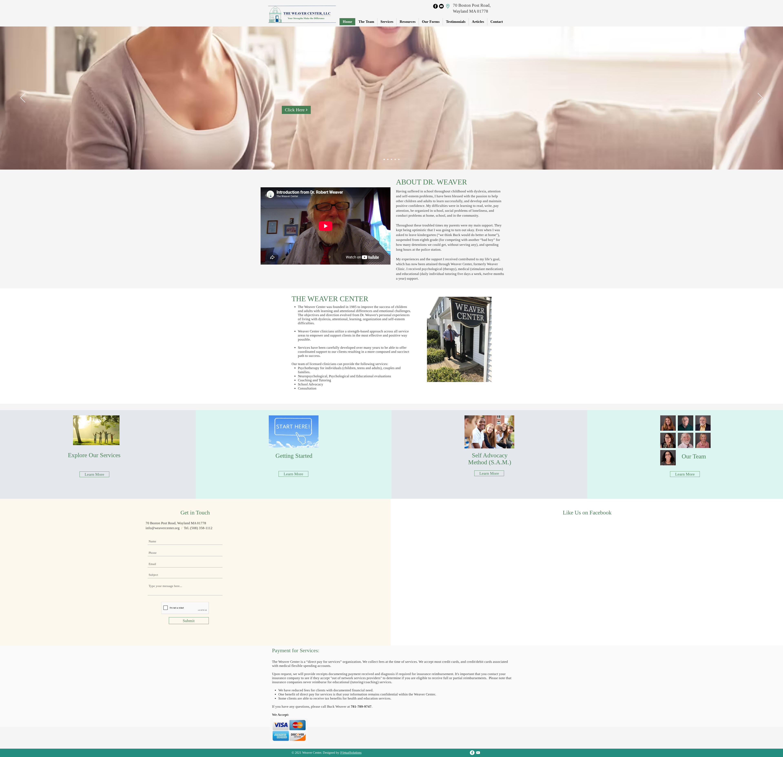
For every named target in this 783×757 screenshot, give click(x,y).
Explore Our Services (94, 455)
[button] (431, 21)
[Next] (760, 98)
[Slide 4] (395, 159)
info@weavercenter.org (163, 528)
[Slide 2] (387, 159)
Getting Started (293, 455)
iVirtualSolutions (351, 752)
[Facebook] (435, 6)
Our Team (694, 456)
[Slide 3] (391, 159)
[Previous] (22, 98)
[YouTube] (441, 6)
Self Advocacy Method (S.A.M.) (489, 459)
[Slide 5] (398, 159)
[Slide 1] (384, 159)
